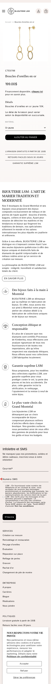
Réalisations (9, 601)
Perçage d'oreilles (11, 544)
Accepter (24, 663)
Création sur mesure (12, 535)
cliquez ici (37, 91)
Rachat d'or (8, 568)
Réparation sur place (13, 554)
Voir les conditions (24, 506)
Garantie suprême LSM (25, 163)
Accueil (8, 22)
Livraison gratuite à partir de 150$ (25, 151)
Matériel (9, 122)
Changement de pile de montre (17, 572)
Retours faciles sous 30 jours (25, 157)
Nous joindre (9, 606)
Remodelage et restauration (16, 540)
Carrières (7, 592)
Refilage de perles (11, 558)
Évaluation (8, 549)
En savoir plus (13, 278)
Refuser (24, 670)
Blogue (6, 596)
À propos (7, 587)
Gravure (7, 563)
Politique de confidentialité (22, 656)
